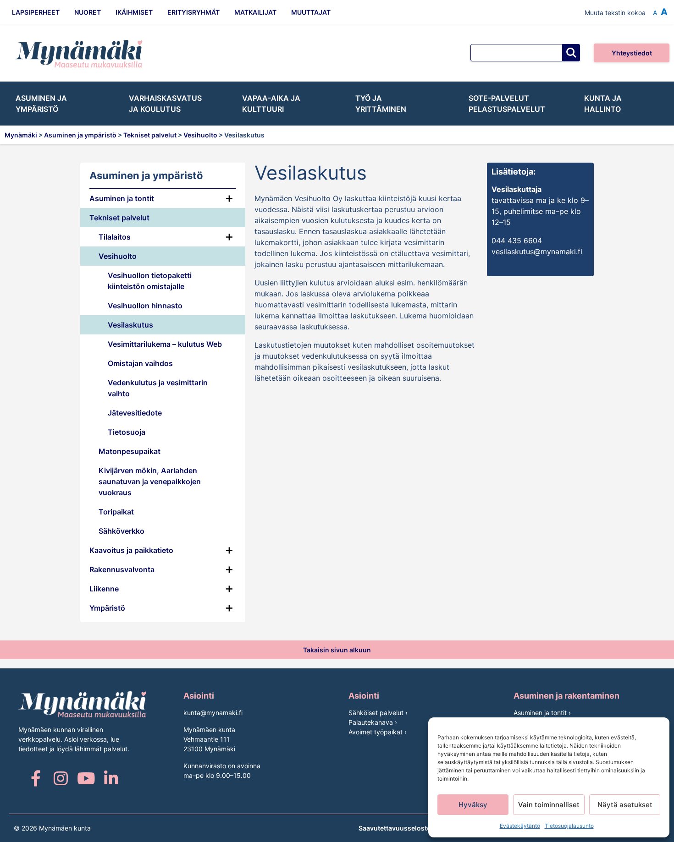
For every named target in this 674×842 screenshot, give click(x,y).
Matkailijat (255, 12)
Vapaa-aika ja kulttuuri (271, 103)
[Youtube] (86, 778)
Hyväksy (473, 804)
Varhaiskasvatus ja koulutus (165, 103)
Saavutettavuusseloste (395, 828)
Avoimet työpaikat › (377, 732)
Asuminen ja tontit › (542, 712)
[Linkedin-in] (111, 778)
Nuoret (87, 12)
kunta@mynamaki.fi (213, 712)
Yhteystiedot (632, 53)
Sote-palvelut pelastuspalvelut (507, 103)
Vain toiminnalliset (549, 804)
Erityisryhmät (193, 12)
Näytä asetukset (624, 804)
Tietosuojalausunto (569, 825)
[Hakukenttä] (516, 52)
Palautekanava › (372, 722)
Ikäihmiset (134, 12)
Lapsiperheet (36, 12)
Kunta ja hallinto (603, 103)
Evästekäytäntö (520, 825)
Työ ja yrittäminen (380, 103)
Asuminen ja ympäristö (41, 103)
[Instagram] (60, 778)
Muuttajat (311, 12)
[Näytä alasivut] (229, 217)
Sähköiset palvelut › (378, 712)
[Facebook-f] (35, 778)
